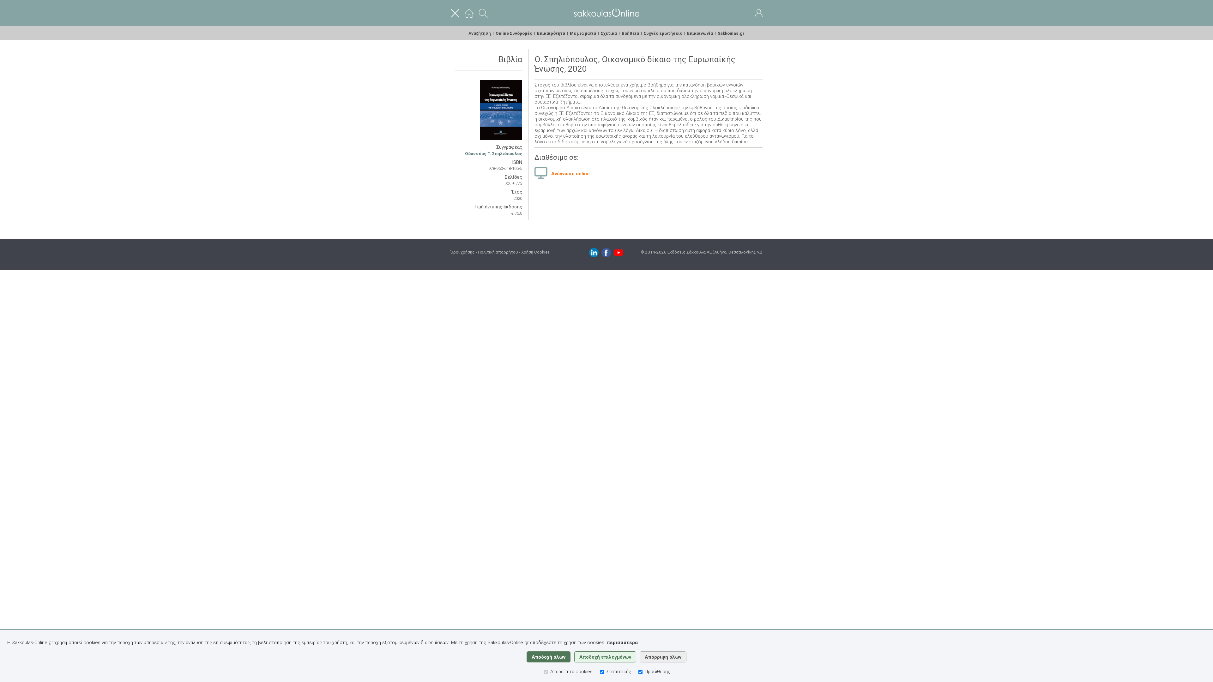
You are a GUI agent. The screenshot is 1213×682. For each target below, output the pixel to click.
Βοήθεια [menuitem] (630, 33)
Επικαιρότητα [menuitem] (551, 33)
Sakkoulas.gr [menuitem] (731, 33)
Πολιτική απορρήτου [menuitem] (498, 251)
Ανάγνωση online (570, 173)
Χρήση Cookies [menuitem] (535, 251)
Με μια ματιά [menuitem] (583, 33)
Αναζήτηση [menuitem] (479, 33)
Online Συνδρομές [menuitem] (514, 33)
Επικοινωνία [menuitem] (700, 33)
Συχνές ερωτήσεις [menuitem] (663, 33)
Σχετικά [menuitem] (609, 33)
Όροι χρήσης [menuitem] (462, 251)
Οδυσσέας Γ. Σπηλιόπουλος (493, 153)
